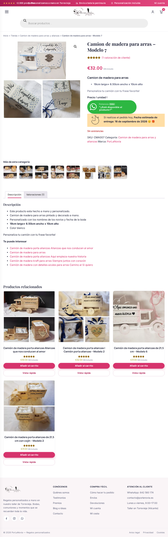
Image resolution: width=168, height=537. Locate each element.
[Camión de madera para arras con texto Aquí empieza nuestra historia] (10, 172)
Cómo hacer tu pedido (102, 492)
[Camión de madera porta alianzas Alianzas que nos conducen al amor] (42, 172)
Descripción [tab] (14, 194)
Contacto (58, 513)
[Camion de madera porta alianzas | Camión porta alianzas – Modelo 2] (105, 172)
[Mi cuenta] (152, 11)
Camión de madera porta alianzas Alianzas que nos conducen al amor (51, 248)
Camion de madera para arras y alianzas (40, 35)
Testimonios (59, 497)
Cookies (161, 532)
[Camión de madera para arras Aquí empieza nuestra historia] (26, 172)
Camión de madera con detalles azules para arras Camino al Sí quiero (51, 264)
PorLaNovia (114, 141)
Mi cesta (94, 513)
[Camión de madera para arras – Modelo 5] (120, 172)
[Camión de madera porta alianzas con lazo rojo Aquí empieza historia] (73, 172)
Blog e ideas (59, 508)
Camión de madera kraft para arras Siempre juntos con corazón (48, 260)
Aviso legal (134, 532)
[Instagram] (14, 518)
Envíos (93, 497)
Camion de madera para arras (27, 252)
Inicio (5, 35)
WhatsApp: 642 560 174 (140, 492)
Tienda (14, 35)
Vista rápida (29, 372)
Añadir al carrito (29, 365)
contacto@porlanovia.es (140, 497)
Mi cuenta (159, 3)
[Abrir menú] (6, 11)
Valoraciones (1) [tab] (35, 194)
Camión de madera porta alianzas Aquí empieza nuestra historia (48, 256)
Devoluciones (97, 503)
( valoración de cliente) (116, 57)
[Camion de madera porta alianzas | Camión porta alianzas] (89, 172)
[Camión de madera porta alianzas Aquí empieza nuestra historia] (57, 172)
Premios (57, 503)
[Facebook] (6, 518)
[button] (75, 47)
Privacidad (148, 532)
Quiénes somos (61, 492)
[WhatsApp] (22, 518)
